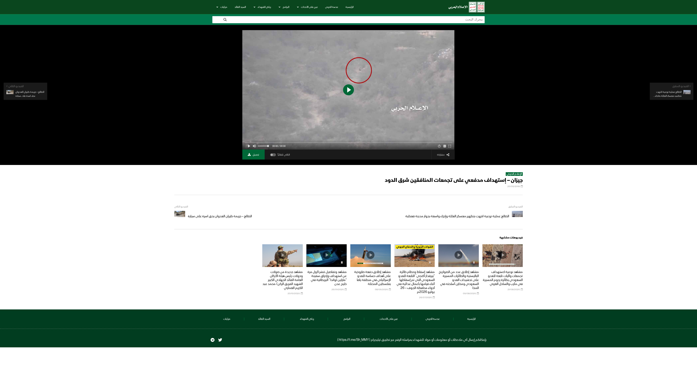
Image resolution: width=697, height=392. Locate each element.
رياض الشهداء (264, 7)
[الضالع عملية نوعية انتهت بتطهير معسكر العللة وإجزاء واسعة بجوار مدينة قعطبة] (517, 216)
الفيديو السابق (515, 206)
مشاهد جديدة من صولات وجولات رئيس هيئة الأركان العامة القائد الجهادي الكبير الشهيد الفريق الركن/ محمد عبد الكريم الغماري (282, 280)
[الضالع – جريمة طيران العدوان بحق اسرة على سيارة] (179, 216)
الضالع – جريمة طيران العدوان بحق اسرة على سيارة (220, 216)
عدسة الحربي (331, 7)
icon (503, 255)
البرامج (286, 7)
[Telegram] (213, 340)
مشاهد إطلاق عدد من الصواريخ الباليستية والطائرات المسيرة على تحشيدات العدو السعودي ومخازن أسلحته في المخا (459, 280)
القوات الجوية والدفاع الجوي (414, 247)
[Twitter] (220, 340)
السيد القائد (240, 7)
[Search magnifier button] (225, 19)
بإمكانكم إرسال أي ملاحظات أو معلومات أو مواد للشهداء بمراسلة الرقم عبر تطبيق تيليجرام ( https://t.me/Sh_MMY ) (411, 340)
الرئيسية (349, 7)
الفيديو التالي (181, 206)
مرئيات (223, 7)
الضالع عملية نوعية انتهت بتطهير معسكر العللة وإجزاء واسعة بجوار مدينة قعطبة (457, 216)
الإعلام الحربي (514, 174)
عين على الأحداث (309, 7)
